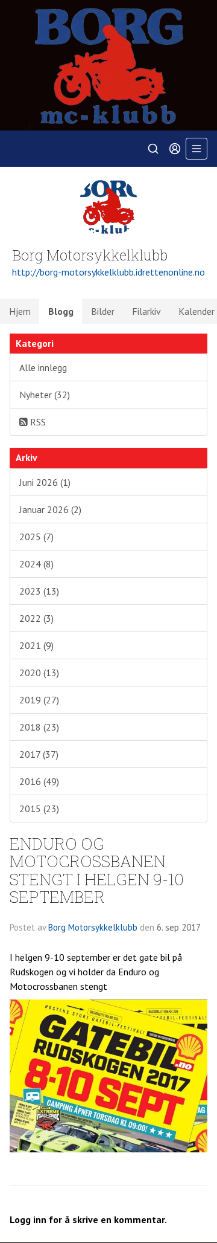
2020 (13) (39, 673)
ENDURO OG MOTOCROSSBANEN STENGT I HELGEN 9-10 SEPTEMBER (97, 870)
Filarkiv (146, 311)
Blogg (61, 311)
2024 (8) (36, 564)
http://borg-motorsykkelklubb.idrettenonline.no (108, 272)
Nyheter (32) (44, 395)
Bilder (103, 311)
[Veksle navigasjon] (196, 149)
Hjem (20, 311)
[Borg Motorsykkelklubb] (108, 65)
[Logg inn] (175, 149)
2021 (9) (36, 645)
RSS (37, 422)
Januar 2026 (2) (50, 509)
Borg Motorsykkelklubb (92, 927)
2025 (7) (36, 537)
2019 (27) (39, 700)
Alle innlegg (43, 367)
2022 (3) (36, 618)
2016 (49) (39, 781)
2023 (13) (39, 591)
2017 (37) (38, 754)
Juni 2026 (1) (45, 482)
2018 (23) (39, 727)
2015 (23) (39, 808)
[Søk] (153, 149)
